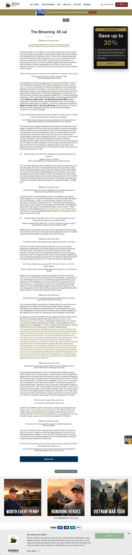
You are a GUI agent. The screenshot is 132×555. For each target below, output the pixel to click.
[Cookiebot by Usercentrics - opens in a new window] (13, 551)
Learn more (93, 12)
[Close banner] (129, 533)
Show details (31, 551)
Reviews (87, 4)
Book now (111, 63)
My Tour (77, 4)
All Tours (34, 4)
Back (66, 20)
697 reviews (74, 518)
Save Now (122, 4)
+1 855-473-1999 (108, 4)
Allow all (109, 536)
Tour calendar (48, 4)
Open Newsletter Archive (66, 471)
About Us (67, 4)
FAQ (58, 4)
